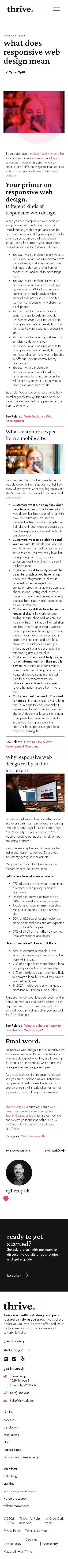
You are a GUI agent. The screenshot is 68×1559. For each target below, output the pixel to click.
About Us (8, 1420)
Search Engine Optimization (20, 1491)
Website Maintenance (16, 1506)
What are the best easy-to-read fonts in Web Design (34, 1027)
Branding (8, 1483)
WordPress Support (15, 1498)
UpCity (23, 1124)
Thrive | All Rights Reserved (29, 1521)
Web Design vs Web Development (29, 418)
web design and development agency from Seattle (31, 1111)
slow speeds (14, 497)
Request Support (13, 1450)
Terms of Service (36, 1531)
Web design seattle (33, 1136)
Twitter (15, 1128)
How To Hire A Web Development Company (29, 744)
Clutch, (14, 1124)
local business (20, 1074)
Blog (6, 1442)
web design (48, 238)
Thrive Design (14, 1107)
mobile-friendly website (44, 153)
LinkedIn (33, 1124)
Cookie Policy (12, 1544)
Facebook (46, 1124)
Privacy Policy (12, 1531)
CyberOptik (56, 1518)
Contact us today (25, 1115)
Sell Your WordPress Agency (21, 1457)
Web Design (10, 1476)
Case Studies (11, 1435)
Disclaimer (31, 1539)
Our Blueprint (11, 1427)
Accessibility (50, 1544)
